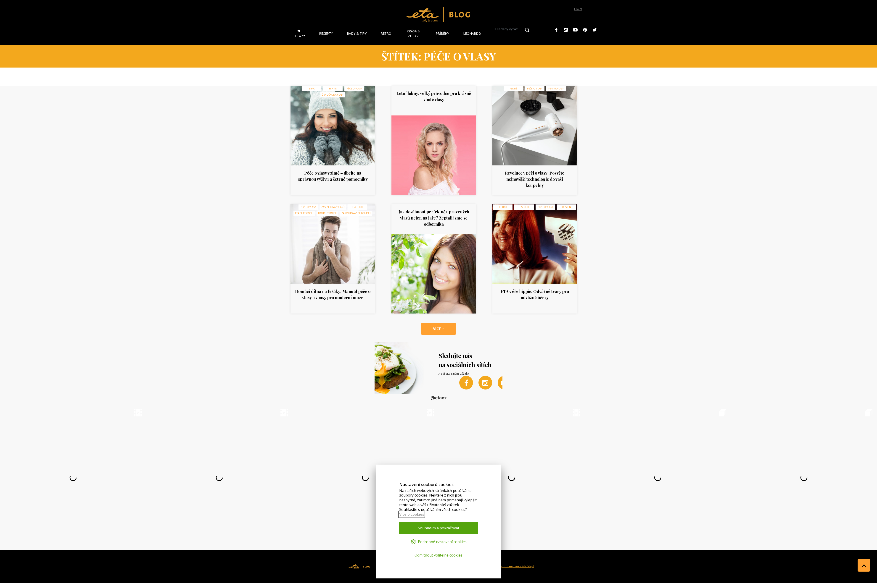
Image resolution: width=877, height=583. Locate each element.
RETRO (386, 33)
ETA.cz (578, 9)
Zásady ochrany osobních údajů (513, 566)
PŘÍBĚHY (442, 33)
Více (437, 328)
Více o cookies (411, 514)
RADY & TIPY (357, 33)
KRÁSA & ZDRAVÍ (413, 33)
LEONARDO (472, 33)
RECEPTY (326, 33)
